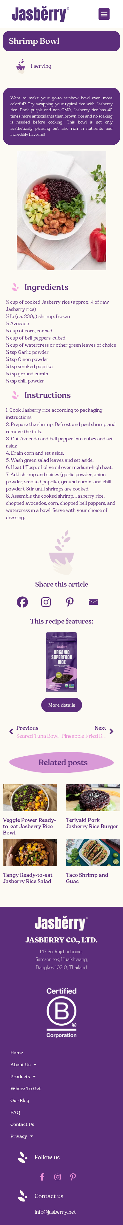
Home (16, 1053)
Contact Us (22, 1124)
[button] (104, 14)
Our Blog (19, 1100)
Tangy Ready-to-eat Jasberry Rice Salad (28, 878)
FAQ (15, 1112)
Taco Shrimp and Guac (87, 878)
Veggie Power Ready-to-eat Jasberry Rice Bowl (29, 826)
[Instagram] (50, 602)
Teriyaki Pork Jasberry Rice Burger (92, 823)
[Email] (97, 602)
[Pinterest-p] (73, 1176)
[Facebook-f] (42, 1176)
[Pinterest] (73, 602)
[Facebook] (26, 602)
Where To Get (25, 1088)
